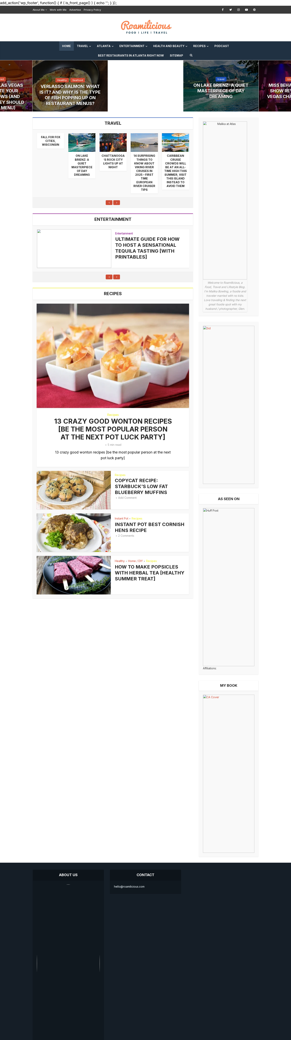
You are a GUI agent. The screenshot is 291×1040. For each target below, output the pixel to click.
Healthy (62, 80)
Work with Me (58, 9)
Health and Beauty (168, 46)
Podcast (221, 46)
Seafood (77, 80)
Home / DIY (135, 561)
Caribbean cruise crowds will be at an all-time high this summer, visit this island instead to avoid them (175, 170)
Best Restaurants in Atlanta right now (131, 55)
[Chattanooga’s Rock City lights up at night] (113, 142)
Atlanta (104, 46)
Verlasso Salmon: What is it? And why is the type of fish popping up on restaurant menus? (70, 95)
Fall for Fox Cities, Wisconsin (50, 140)
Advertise (75, 9)
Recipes (199, 46)
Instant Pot (121, 518)
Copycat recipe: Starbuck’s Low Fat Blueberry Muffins (141, 486)
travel (221, 79)
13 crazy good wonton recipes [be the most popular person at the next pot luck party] (113, 429)
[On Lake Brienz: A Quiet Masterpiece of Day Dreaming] (82, 142)
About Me (39, 9)
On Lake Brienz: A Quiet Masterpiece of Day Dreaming (220, 91)
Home (66, 46)
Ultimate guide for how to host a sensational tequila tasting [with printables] (147, 248)
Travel (82, 46)
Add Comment (127, 497)
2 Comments (126, 535)
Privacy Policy (92, 9)
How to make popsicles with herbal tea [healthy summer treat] (149, 573)
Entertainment (132, 46)
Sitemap (176, 55)
